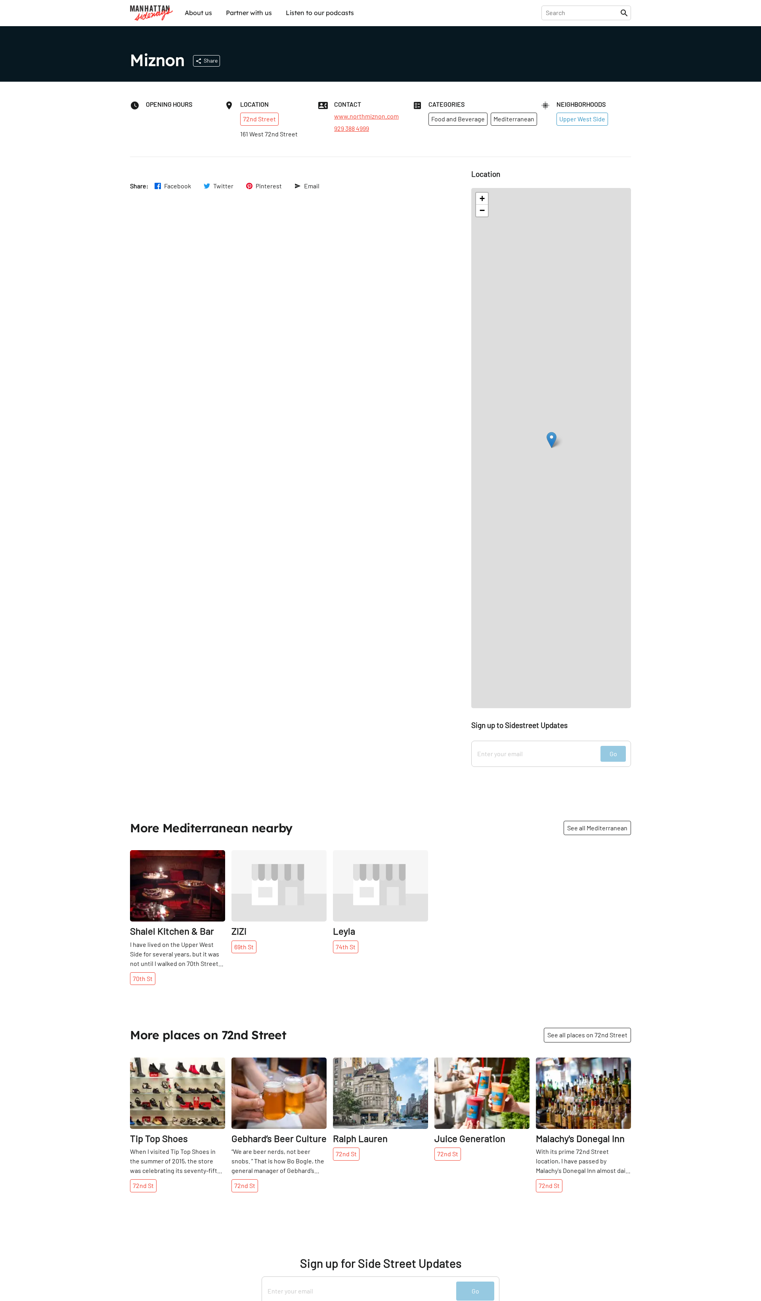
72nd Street (259, 119)
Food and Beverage (458, 119)
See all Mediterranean (597, 828)
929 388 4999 (351, 128)
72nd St (143, 1185)
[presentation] (582, 12)
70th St (143, 978)
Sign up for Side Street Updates (380, 1263)
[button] (551, 440)
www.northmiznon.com (366, 116)
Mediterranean (513, 119)
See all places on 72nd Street (587, 1035)
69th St (244, 946)
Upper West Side (582, 119)
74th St (346, 946)
